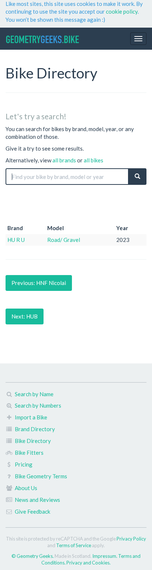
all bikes (93, 160)
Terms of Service (73, 545)
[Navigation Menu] (138, 38)
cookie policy (122, 11)
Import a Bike (31, 417)
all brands (64, 160)
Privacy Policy (131, 539)
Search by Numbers (38, 405)
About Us (26, 488)
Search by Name (34, 394)
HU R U (16, 239)
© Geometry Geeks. (33, 556)
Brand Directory (35, 429)
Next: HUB (24, 316)
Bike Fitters (29, 452)
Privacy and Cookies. (88, 563)
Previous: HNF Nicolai (38, 282)
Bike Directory (33, 440)
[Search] (137, 176)
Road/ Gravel (63, 239)
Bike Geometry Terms (41, 476)
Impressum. (105, 556)
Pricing (23, 464)
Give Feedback (32, 511)
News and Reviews (37, 499)
